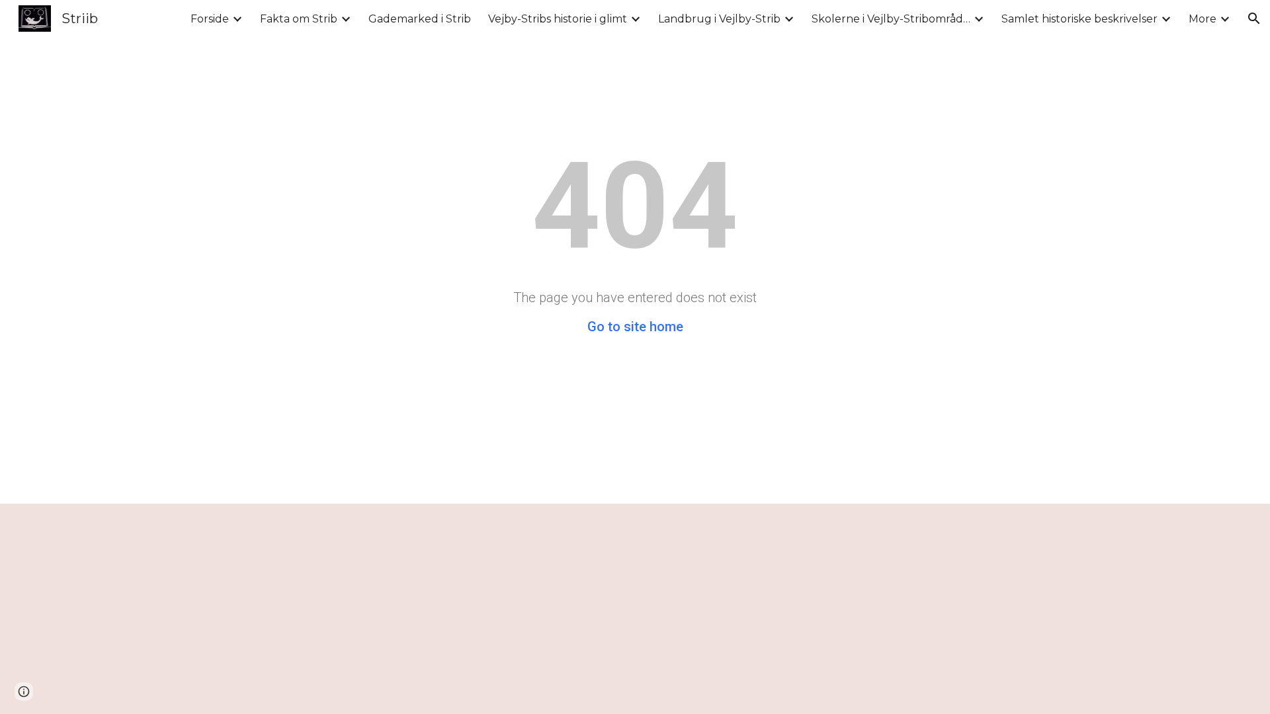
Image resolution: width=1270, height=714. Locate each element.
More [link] (1202, 19)
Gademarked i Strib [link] (419, 19)
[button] (1254, 18)
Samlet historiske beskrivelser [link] (1079, 19)
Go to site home (635, 327)
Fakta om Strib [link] (298, 19)
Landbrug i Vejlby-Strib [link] (719, 19)
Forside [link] (209, 19)
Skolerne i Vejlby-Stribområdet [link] (891, 19)
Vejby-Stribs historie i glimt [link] (557, 19)
